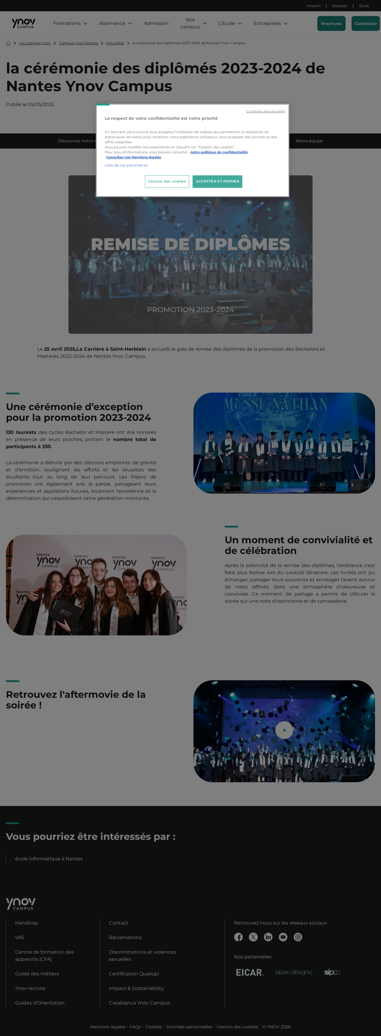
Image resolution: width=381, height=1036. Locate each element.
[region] (192, 150)
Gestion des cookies (167, 181)
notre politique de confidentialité (219, 152)
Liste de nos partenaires (126, 165)
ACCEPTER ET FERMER (217, 181)
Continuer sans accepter (265, 111)
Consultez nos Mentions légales (133, 157)
